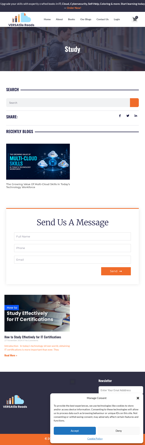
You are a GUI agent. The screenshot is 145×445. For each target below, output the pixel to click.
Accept (75, 430)
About (59, 19)
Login (117, 19)
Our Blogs (85, 19)
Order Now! (74, 7)
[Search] (134, 102)
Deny (119, 430)
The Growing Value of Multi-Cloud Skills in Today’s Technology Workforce (38, 186)
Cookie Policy (95, 438)
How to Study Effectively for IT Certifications (32, 337)
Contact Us (103, 19)
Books (71, 19)
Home (47, 19)
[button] (138, 398)
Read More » (10, 355)
